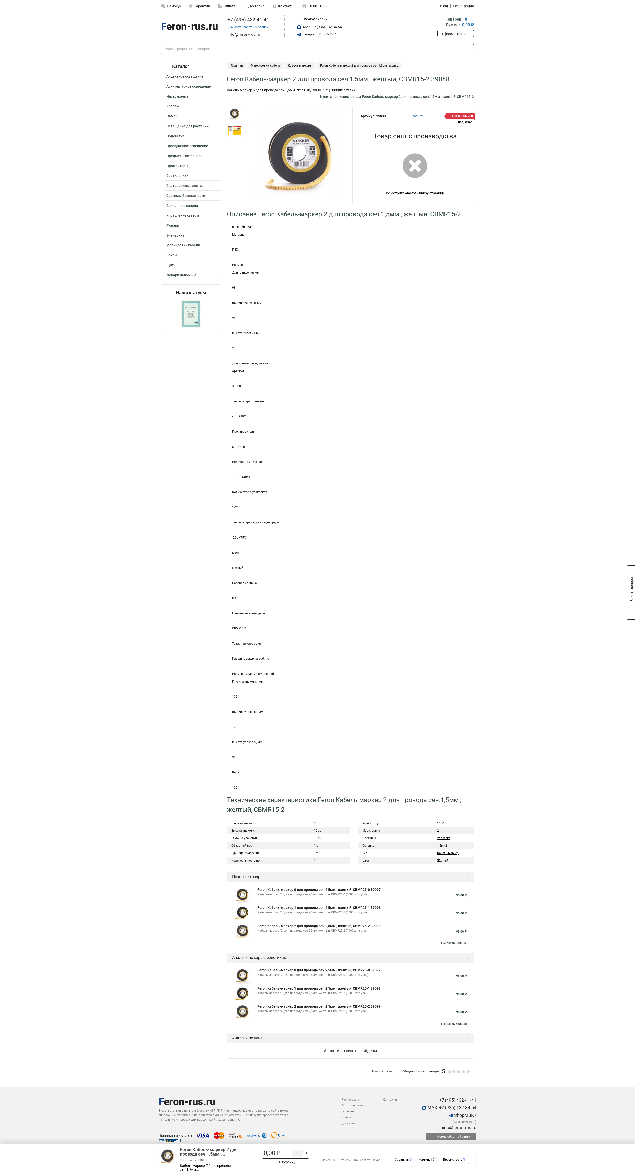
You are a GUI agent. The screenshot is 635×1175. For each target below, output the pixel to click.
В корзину (286, 1162)
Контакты (286, 6)
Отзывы (344, 1160)
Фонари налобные (181, 275)
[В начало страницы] (472, 1159)
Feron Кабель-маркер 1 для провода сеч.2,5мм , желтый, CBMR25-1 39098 (319, 908)
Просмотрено (452, 1159)
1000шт (442, 823)
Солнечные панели (182, 205)
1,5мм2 (442, 845)
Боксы (171, 255)
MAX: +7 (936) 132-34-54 (322, 27)
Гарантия (202, 6)
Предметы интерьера (184, 156)
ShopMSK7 (464, 1115)
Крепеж (172, 106)
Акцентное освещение (185, 76)
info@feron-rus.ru (458, 1127)
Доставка (256, 6)
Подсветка (175, 136)
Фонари (172, 225)
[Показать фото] (234, 113)
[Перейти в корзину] (440, 22)
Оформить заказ (455, 34)
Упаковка (443, 838)
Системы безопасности (185, 196)
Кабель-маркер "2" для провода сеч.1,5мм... (205, 1167)
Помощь (174, 6)
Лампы (172, 116)
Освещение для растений (187, 126)
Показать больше (454, 943)
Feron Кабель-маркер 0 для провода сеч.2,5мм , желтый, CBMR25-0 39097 (319, 890)
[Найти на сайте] (469, 49)
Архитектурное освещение (188, 86)
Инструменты (177, 96)
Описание (329, 1160)
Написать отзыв (381, 1071)
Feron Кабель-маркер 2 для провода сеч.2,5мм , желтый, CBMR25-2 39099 (319, 926)
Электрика (175, 235)
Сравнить (402, 1159)
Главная (237, 65)
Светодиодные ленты (184, 186)
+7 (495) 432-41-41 (247, 20)
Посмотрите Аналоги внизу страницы (414, 193)
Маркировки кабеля (183, 245)
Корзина (424, 1159)
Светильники (177, 176)
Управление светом (182, 215)
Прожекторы (177, 166)
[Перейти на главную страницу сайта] (189, 27)
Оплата (229, 6)
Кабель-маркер (448, 853)
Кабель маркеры (300, 65)
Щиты (171, 265)
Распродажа (350, 1099)
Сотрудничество (353, 1105)
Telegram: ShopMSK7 (319, 34)
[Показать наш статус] (191, 313)
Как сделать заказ (367, 1160)
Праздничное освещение (187, 146)
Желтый (442, 860)
